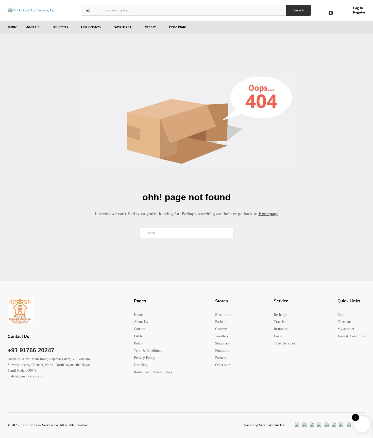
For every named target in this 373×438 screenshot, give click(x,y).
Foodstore (222, 351)
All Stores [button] (60, 27)
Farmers (221, 358)
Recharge (280, 315)
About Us (141, 322)
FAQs (138, 336)
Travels (279, 322)
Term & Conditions (148, 351)
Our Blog (140, 365)
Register (359, 12)
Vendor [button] (150, 27)
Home (12, 27)
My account (345, 329)
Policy (138, 343)
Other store (223, 365)
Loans (278, 336)
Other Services (284, 343)
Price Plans (177, 27)
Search (298, 10)
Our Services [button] (90, 27)
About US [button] (32, 27)
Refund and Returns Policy (153, 372)
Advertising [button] (122, 27)
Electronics (223, 315)
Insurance (280, 329)
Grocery (221, 329)
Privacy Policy (144, 358)
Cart (340, 315)
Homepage (268, 213)
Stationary (222, 343)
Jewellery (222, 336)
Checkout (344, 322)
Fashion (220, 322)
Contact (139, 329)
